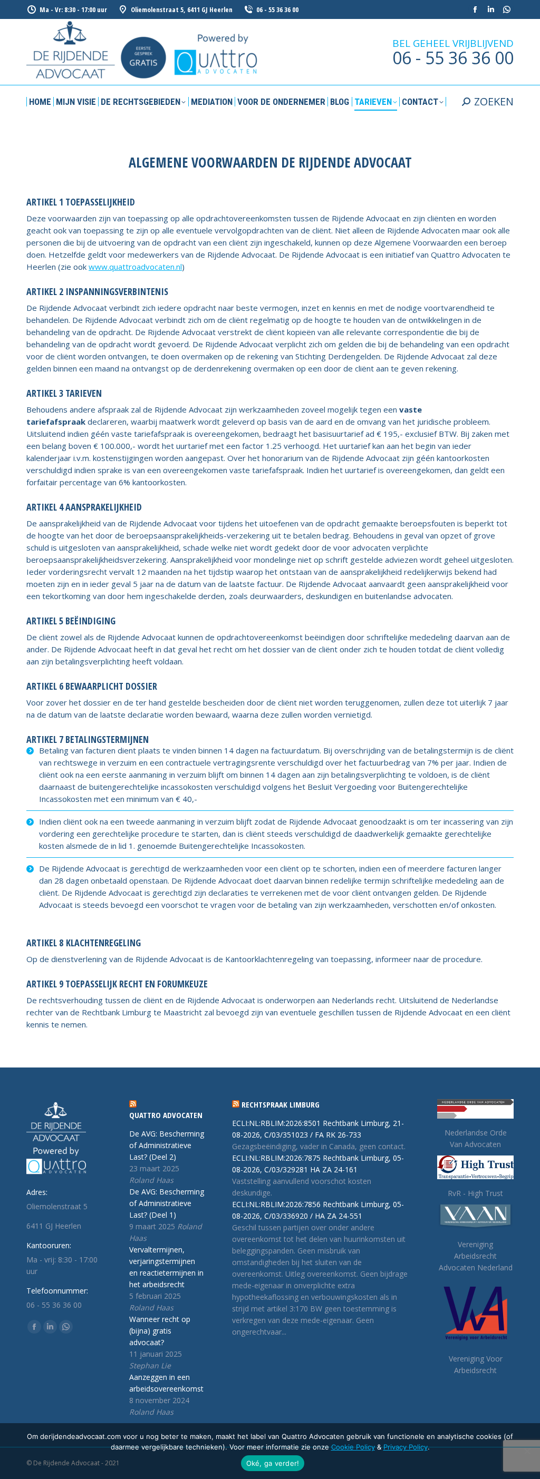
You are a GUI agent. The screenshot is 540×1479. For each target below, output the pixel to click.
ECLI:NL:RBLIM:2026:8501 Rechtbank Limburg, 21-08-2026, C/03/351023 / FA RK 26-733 (318, 1129)
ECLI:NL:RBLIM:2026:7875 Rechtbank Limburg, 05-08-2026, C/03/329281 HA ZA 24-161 (318, 1163)
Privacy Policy (405, 1447)
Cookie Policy (353, 1447)
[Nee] (527, 1451)
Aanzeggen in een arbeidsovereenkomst (166, 1383)
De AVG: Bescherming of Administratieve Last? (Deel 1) (166, 1203)
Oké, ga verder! (273, 1463)
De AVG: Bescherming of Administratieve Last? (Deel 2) (166, 1145)
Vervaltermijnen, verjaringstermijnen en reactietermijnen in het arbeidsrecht (166, 1267)
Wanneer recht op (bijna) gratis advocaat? (159, 1330)
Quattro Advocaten (165, 1115)
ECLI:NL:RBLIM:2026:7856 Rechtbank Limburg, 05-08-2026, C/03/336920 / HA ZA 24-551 (318, 1210)
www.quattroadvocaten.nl (135, 266)
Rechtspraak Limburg (281, 1104)
